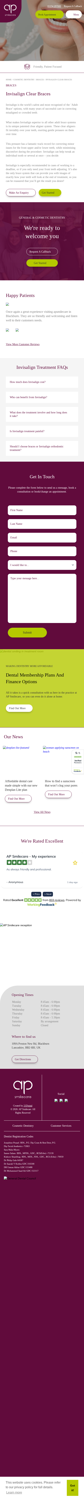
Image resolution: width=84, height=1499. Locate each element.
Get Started (48, 192)
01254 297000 (54, 6)
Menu (76, 14)
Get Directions (23, 1059)
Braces (40, 80)
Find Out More (17, 708)
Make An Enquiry (19, 192)
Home (9, 80)
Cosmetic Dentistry (23, 80)
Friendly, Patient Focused (47, 66)
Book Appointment (47, 14)
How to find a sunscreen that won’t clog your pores (61, 783)
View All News (42, 812)
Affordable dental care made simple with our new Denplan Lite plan (21, 785)
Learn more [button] (14, 1492)
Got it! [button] (72, 1488)
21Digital (28, 1105)
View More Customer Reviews (22, 344)
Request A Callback (73, 6)
